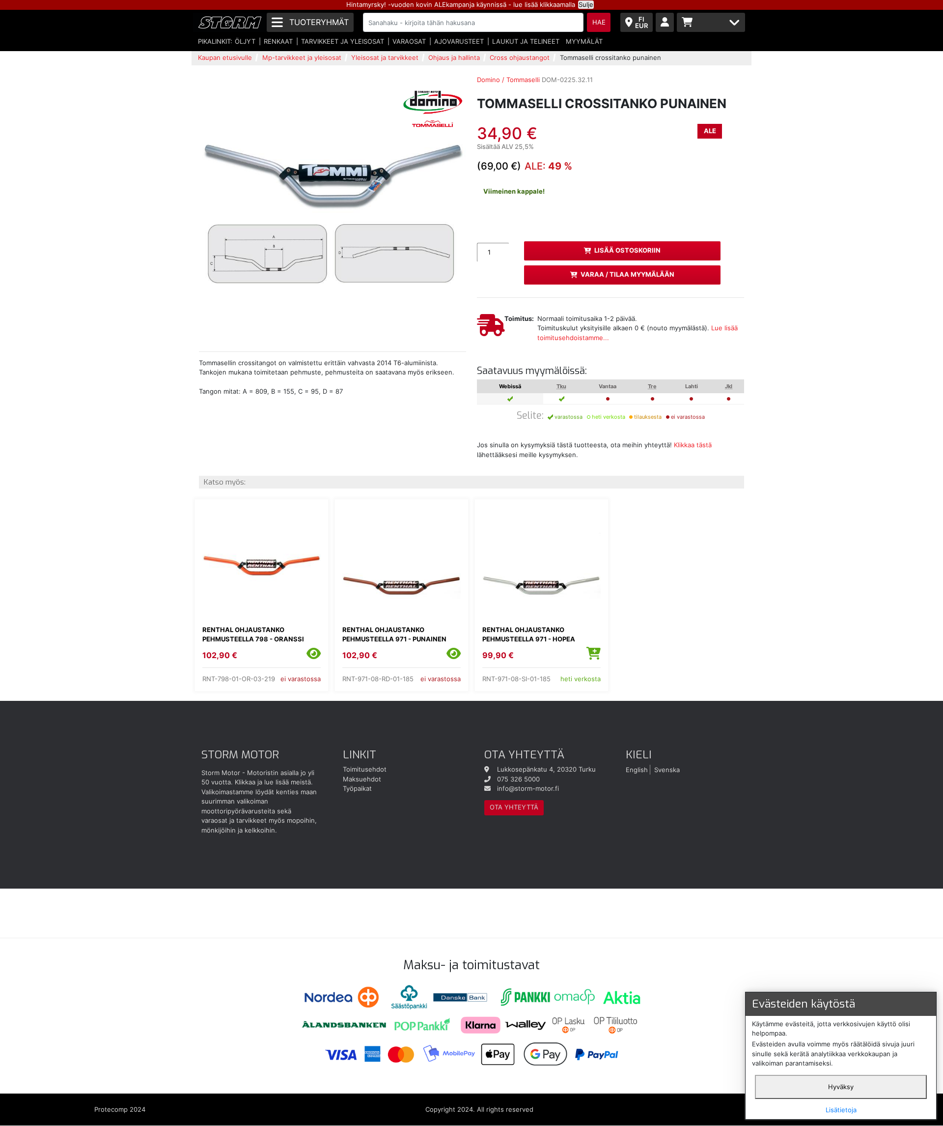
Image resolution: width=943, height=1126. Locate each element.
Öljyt (245, 41)
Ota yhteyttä (514, 807)
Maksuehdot (362, 779)
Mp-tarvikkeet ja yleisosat (301, 57)
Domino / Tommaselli (508, 80)
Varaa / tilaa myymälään (627, 274)
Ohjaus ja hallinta (454, 57)
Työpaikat (357, 788)
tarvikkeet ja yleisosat (342, 41)
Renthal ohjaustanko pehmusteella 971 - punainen (394, 634)
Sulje (586, 4)
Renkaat (278, 41)
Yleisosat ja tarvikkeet (384, 57)
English (637, 769)
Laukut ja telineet (525, 41)
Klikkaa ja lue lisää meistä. (274, 782)
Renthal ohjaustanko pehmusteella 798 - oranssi (253, 634)
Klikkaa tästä (693, 445)
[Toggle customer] (665, 22)
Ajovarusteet (459, 41)
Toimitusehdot (365, 769)
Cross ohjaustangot (520, 57)
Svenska (667, 769)
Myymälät (584, 41)
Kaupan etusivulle (225, 57)
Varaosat (409, 41)
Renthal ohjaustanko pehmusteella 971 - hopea (528, 634)
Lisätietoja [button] (841, 1110)
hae (599, 22)
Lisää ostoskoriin (627, 250)
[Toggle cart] (711, 22)
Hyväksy (841, 1087)
